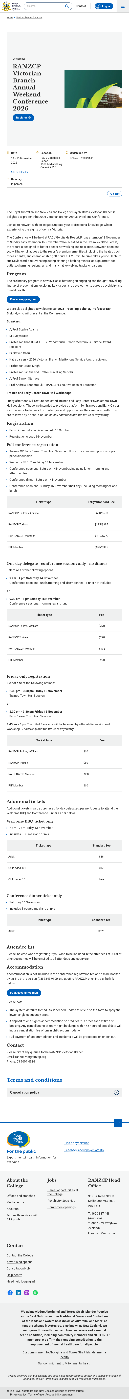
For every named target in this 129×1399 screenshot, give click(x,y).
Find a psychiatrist (76, 1143)
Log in (106, 6)
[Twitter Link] (27, 1292)
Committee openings (62, 1207)
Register (21, 117)
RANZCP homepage (11, 6)
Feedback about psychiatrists (84, 1150)
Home (10, 17)
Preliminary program (23, 299)
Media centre (15, 1202)
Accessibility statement (59, 1394)
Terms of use (36, 1394)
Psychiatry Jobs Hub (61, 1200)
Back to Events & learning (29, 17)
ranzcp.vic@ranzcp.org (30, 1057)
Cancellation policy (24, 1092)
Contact (81, 6)
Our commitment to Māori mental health (64, 1363)
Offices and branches (21, 1196)
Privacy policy (18, 1394)
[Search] (67, 6)
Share (116, 193)
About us (13, 1209)
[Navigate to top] (118, 1123)
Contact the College (20, 1255)
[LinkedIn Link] (18, 1292)
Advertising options (20, 1262)
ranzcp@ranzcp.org (104, 1233)
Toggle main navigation (123, 6)
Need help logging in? (21, 1281)
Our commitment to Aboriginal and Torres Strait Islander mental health (64, 1355)
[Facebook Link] (10, 1292)
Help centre (14, 1275)
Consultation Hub (18, 1268)
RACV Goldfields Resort (63, 237)
